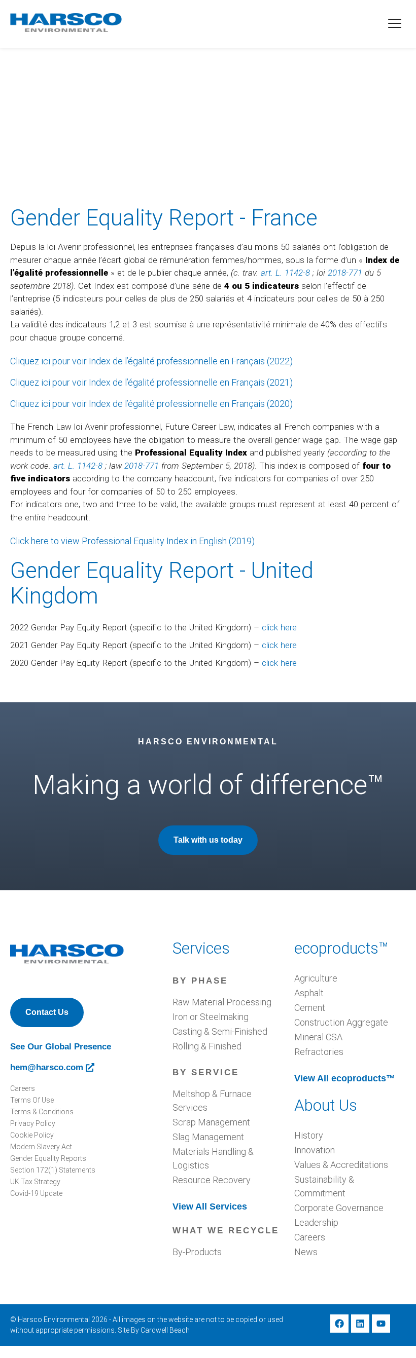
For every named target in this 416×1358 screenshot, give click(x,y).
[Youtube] (381, 1323)
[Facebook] (339, 1323)
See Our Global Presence (60, 1046)
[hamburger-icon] (394, 24)
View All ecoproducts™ (344, 1078)
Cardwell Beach (165, 1330)
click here (279, 627)
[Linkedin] (360, 1323)
